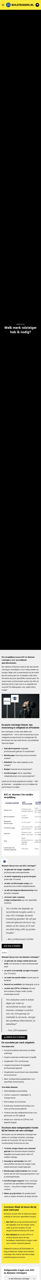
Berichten (20, 324)
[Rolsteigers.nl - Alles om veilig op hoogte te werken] (20, 5)
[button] (3, 5)
